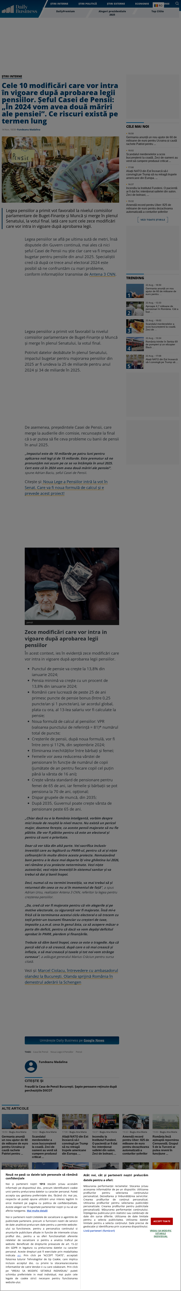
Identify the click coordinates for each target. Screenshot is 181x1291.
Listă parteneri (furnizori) (99, 1230)
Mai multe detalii (37, 1210)
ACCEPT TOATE (161, 1221)
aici (19, 1255)
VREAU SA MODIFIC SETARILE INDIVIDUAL (160, 1233)
